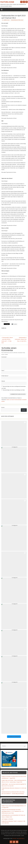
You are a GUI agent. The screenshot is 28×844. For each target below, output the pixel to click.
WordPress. (21, 838)
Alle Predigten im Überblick (7, 819)
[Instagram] (26, 2)
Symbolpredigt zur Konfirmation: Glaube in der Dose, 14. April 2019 (21, 339)
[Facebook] (21, 2)
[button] (14, 433)
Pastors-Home (7, 2)
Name (3, 370)
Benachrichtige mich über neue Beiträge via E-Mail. (14, 390)
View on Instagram (15, 736)
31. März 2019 (5, 20)
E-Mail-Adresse (5, 375)
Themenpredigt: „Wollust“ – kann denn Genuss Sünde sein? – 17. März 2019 (7, 340)
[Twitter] (24, 2)
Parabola (14, 838)
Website (3, 381)
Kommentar (4, 356)
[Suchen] (24, 746)
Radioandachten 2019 (17, 20)
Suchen (3, 407)
